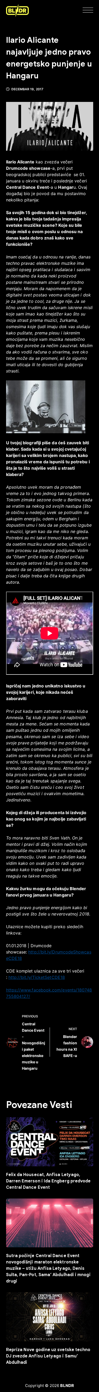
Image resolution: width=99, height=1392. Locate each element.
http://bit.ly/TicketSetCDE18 (36, 977)
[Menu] (88, 10)
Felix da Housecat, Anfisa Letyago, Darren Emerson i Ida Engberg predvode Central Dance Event (48, 1181)
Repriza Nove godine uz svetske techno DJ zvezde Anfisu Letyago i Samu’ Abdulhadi (48, 1356)
